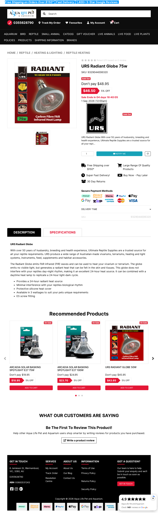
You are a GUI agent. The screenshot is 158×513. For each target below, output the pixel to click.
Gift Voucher (86, 34)
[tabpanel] (31, 355)
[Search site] (44, 13)
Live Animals (106, 34)
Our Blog (67, 473)
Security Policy (88, 489)
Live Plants (142, 34)
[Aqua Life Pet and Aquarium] (21, 13)
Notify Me (120, 154)
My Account (52, 468)
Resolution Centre (51, 479)
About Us (68, 468)
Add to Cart (31, 388)
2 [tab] (79, 395)
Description (24, 232)
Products (25, 40)
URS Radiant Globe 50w (121, 367)
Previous (5, 358)
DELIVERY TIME (89, 209)
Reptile (34, 34)
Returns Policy (88, 481)
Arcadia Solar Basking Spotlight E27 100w (73, 369)
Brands (72, 40)
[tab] (24, 232)
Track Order (52, 473)
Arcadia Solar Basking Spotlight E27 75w (25, 369)
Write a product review (80, 440)
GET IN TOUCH (126, 484)
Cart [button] (115, 22)
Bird (23, 34)
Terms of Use (88, 468)
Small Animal (51, 34)
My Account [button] (97, 22)
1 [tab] (76, 395)
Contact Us (69, 478)
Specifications (63, 232)
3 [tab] (82, 395)
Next (153, 358)
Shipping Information (49, 40)
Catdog (68, 34)
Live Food (124, 34)
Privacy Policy (88, 473)
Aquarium (10, 34)
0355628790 (23, 23)
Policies (9, 40)
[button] (148, 153)
